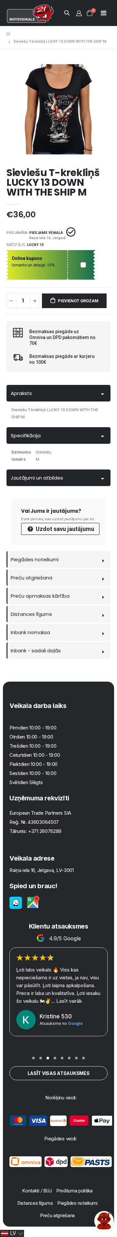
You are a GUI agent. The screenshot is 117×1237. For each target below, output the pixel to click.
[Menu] (103, 13)
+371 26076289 (44, 831)
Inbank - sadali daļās (36, 650)
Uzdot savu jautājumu (64, 528)
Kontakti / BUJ (37, 1191)
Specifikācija (26, 435)
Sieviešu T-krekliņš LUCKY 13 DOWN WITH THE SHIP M (52, 182)
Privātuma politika (75, 1191)
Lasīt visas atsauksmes (59, 1073)
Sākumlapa (8, 34)
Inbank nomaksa (30, 632)
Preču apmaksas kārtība (40, 595)
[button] (33, 1058)
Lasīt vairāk (48, 985)
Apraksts (21, 393)
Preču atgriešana (31, 577)
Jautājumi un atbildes (37, 477)
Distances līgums (31, 614)
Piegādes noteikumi (34, 559)
